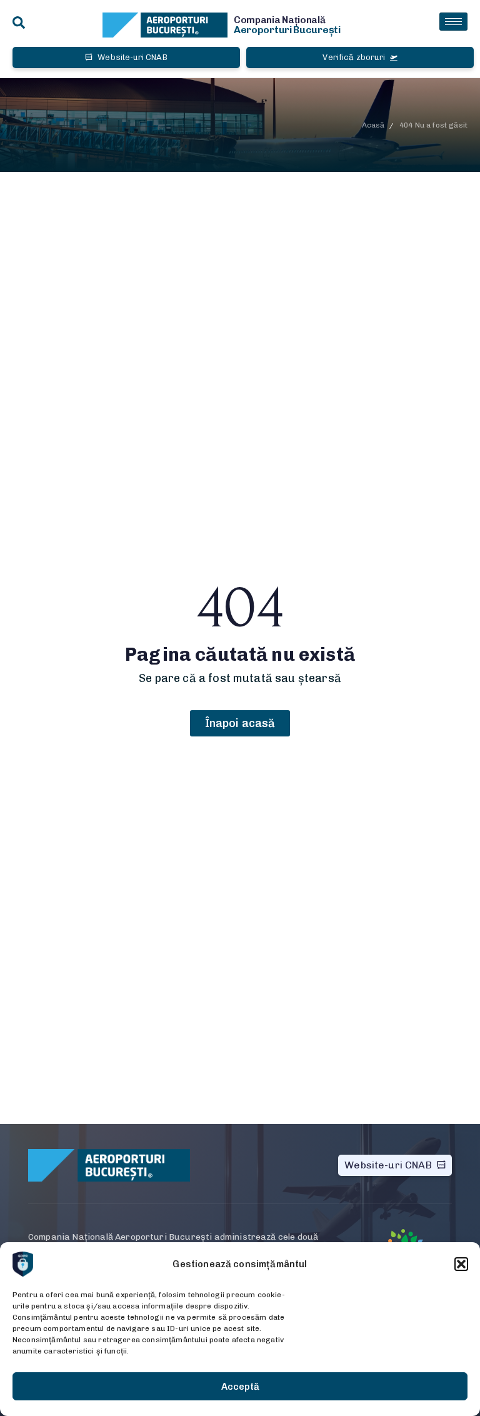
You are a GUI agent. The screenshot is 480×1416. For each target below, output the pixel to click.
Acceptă (240, 1386)
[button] (461, 1264)
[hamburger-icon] (453, 22)
